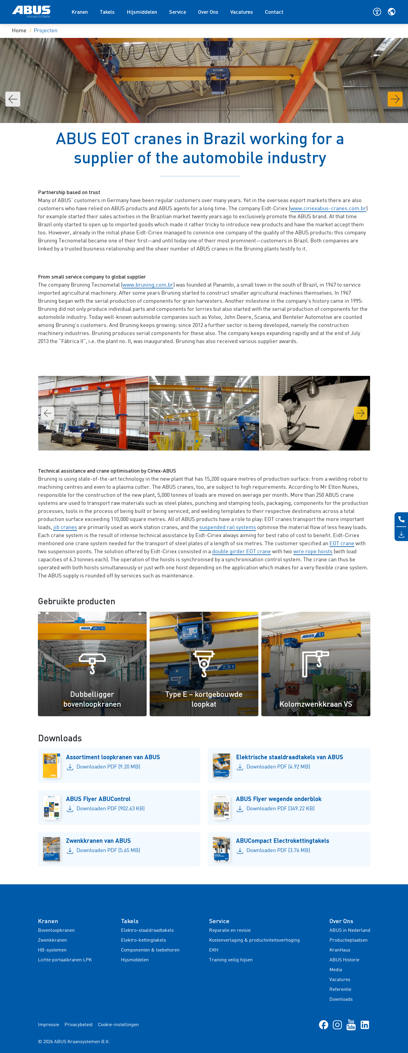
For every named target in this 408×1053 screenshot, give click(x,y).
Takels (107, 11)
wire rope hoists (312, 551)
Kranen (79, 11)
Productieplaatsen (348, 940)
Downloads (341, 999)
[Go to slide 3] (197, 441)
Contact (274, 11)
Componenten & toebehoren (150, 950)
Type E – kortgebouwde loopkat (204, 698)
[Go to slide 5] (206, 441)
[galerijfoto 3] (93, 413)
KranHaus (339, 950)
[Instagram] (337, 1024)
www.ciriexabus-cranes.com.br (328, 208)
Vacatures (241, 11)
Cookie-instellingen (118, 1025)
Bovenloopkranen (56, 930)
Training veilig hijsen (231, 960)
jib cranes (65, 527)
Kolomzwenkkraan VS (316, 703)
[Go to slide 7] (216, 441)
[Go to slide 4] (201, 441)
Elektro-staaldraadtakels (147, 930)
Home (19, 30)
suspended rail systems (227, 527)
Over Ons (208, 11)
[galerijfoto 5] (315, 413)
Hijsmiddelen (142, 11)
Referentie (340, 989)
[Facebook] (323, 1024)
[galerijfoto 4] (204, 413)
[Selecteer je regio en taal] (391, 11)
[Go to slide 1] (187, 441)
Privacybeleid (79, 1025)
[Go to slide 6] (211, 441)
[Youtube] (351, 1024)
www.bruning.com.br (147, 285)
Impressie (48, 1025)
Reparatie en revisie (230, 930)
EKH (213, 950)
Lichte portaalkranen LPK (65, 960)
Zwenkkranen (52, 940)
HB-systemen (52, 950)
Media (335, 970)
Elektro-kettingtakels (143, 940)
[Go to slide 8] (221, 441)
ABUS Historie (344, 960)
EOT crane (341, 543)
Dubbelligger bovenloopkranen (92, 698)
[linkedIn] (364, 1024)
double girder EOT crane (241, 551)
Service (177, 11)
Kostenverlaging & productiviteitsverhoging (254, 940)
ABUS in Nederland (349, 930)
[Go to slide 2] (192, 441)
